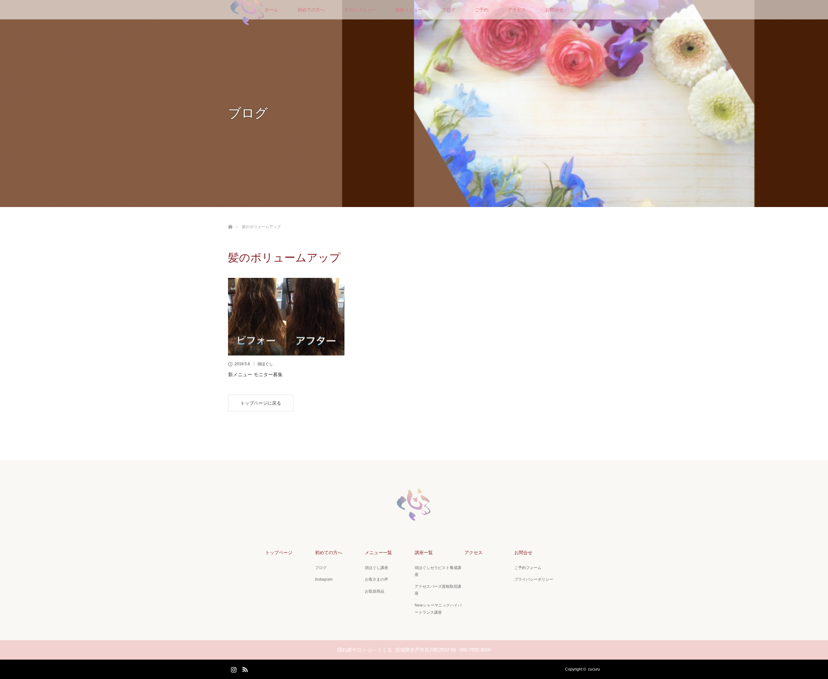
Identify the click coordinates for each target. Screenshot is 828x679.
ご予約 (481, 9)
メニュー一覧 (378, 552)
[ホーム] (230, 219)
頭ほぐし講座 (376, 567)
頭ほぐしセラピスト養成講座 (438, 571)
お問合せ (554, 9)
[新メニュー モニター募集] (286, 317)
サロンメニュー (360, 9)
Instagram (323, 579)
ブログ (448, 9)
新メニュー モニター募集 (255, 374)
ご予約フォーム (527, 567)
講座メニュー (408, 9)
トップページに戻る (260, 403)
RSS (244, 668)
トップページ (278, 552)
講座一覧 (424, 552)
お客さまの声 (376, 579)
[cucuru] (414, 520)
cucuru (594, 669)
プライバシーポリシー (533, 579)
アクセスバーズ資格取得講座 (438, 590)
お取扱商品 (374, 591)
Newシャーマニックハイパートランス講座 (438, 609)
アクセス (517, 9)
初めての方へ (311, 9)
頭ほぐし (265, 364)
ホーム (271, 9)
